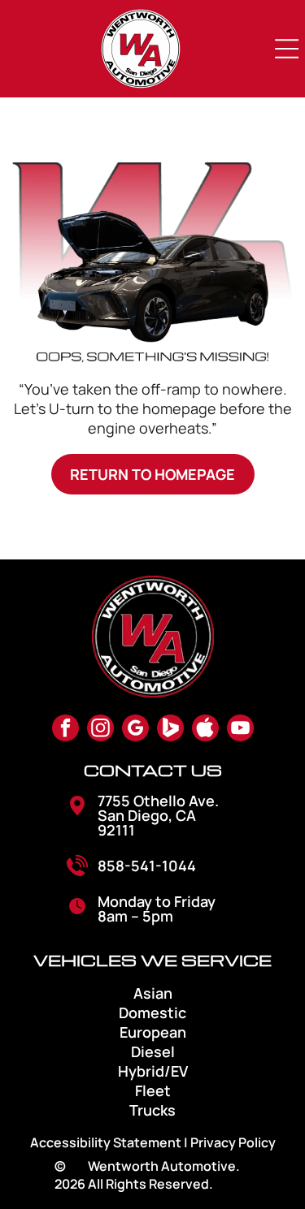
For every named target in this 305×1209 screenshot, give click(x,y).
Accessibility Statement (105, 1142)
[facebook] (65, 730)
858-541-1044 (147, 865)
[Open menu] (287, 49)
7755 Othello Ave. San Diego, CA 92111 (158, 815)
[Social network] (170, 730)
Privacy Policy (233, 1142)
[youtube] (240, 730)
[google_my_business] (135, 730)
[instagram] (100, 730)
